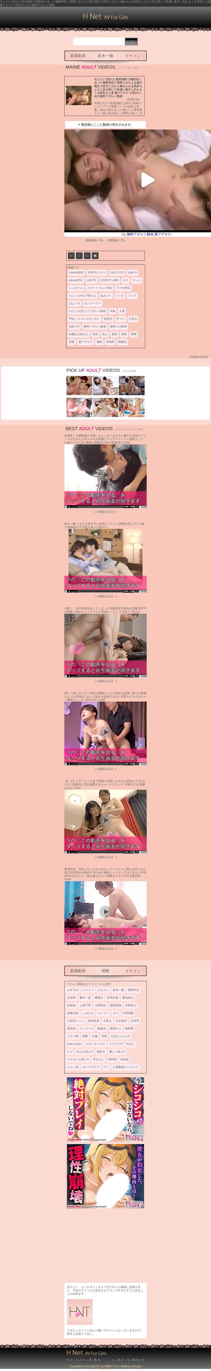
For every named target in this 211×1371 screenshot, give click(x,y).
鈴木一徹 (105, 55)
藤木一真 (85, 997)
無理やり (115, 1028)
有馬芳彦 (112, 997)
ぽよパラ (74, 303)
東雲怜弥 (133, 989)
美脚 (133, 334)
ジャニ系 (72, 1067)
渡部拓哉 (115, 1005)
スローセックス (95, 1043)
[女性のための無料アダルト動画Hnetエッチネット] (105, 18)
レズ (70, 1051)
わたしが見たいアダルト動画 (87, 310)
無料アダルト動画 (94, 326)
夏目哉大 (128, 997)
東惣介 (99, 997)
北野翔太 (100, 1005)
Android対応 (76, 272)
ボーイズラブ (90, 1067)
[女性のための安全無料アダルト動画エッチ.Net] (125, 1360)
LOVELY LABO (109, 280)
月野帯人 (130, 1005)
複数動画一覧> (94, 240)
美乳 (95, 334)
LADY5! (91, 280)
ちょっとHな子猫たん (82, 295)
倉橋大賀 (72, 1013)
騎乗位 (122, 341)
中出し (130, 1043)
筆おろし (98, 1059)
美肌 (124, 334)
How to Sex (74, 1043)
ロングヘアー (92, 303)
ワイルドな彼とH (78, 1059)
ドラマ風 (72, 1036)
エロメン (103, 989)
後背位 (108, 318)
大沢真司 (121, 1020)
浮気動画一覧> (116, 240)
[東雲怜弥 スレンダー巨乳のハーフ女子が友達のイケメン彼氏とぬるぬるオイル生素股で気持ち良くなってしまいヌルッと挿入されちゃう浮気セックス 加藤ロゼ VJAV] (132, 416)
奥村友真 (93, 1020)
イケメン (133, 55)
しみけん (88, 1013)
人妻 (122, 310)
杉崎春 (71, 1005)
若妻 (72, 341)
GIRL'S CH (117, 272)
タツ (115, 1013)
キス (125, 280)
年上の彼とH (85, 1051)
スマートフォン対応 (99, 287)
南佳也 (71, 1028)
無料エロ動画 (118, 326)
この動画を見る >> (105, 511)
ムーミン (103, 1013)
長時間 (110, 341)
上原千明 (85, 1005)
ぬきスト (106, 295)
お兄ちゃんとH (120, 1036)
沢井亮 (135, 1020)
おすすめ (72, 989)
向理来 (71, 997)
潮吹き (101, 1051)
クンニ (136, 280)
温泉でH (74, 326)
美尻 (114, 334)
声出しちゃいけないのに (84, 318)
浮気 (104, 1036)
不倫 (112, 310)
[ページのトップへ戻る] (86, 1360)
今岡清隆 (128, 1013)
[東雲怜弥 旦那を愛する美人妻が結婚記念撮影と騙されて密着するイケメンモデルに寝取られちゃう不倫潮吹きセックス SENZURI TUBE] (79, 416)
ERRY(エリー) (97, 272)
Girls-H (132, 272)
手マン (120, 318)
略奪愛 (129, 1028)
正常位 (133, 318)
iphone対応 (76, 280)
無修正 (102, 1028)
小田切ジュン (75, 1020)
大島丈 (107, 1020)
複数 (99, 341)
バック (120, 295)
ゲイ (106, 1067)
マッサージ (87, 1028)
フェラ (132, 295)
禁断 (105, 971)
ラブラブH (115, 1043)
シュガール (76, 287)
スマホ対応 (123, 287)
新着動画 (78, 55)
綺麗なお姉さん (79, 334)
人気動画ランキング (125, 1067)
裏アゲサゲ (85, 341)
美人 (105, 334)
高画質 (124, 1059)
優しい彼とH (117, 1051)
